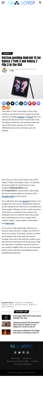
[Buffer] (12, 103)
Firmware (29, 303)
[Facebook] (4, 103)
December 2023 (8, 196)
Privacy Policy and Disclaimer (18, 361)
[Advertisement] (21, 29)
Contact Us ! (27, 358)
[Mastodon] (38, 103)
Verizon (10, 307)
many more (9, 223)
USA (4, 307)
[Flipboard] (30, 103)
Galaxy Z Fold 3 (21, 305)
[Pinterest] (34, 103)
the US (30, 117)
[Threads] (21, 103)
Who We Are (15, 358)
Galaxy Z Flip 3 (8, 305)
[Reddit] (4, 108)
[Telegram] (17, 103)
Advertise (34, 361)
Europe (21, 117)
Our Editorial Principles (22, 364)
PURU (12, 71)
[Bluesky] (25, 103)
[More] (8, 108)
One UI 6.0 (32, 305)
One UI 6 (25, 201)
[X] (8, 103)
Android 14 (20, 303)
